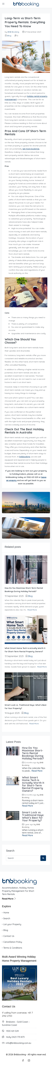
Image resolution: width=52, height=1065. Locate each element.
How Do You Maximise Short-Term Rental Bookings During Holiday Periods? (33, 753)
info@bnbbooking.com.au (18, 1043)
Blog (9, 35)
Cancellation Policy (12, 942)
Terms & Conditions (12, 947)
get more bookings (30, 149)
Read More (32, 610)
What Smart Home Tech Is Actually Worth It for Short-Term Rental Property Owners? (33, 784)
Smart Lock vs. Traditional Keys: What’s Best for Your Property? (33, 816)
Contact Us (8, 936)
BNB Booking (13, 32)
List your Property (12, 924)
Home (6, 912)
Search (6, 918)
